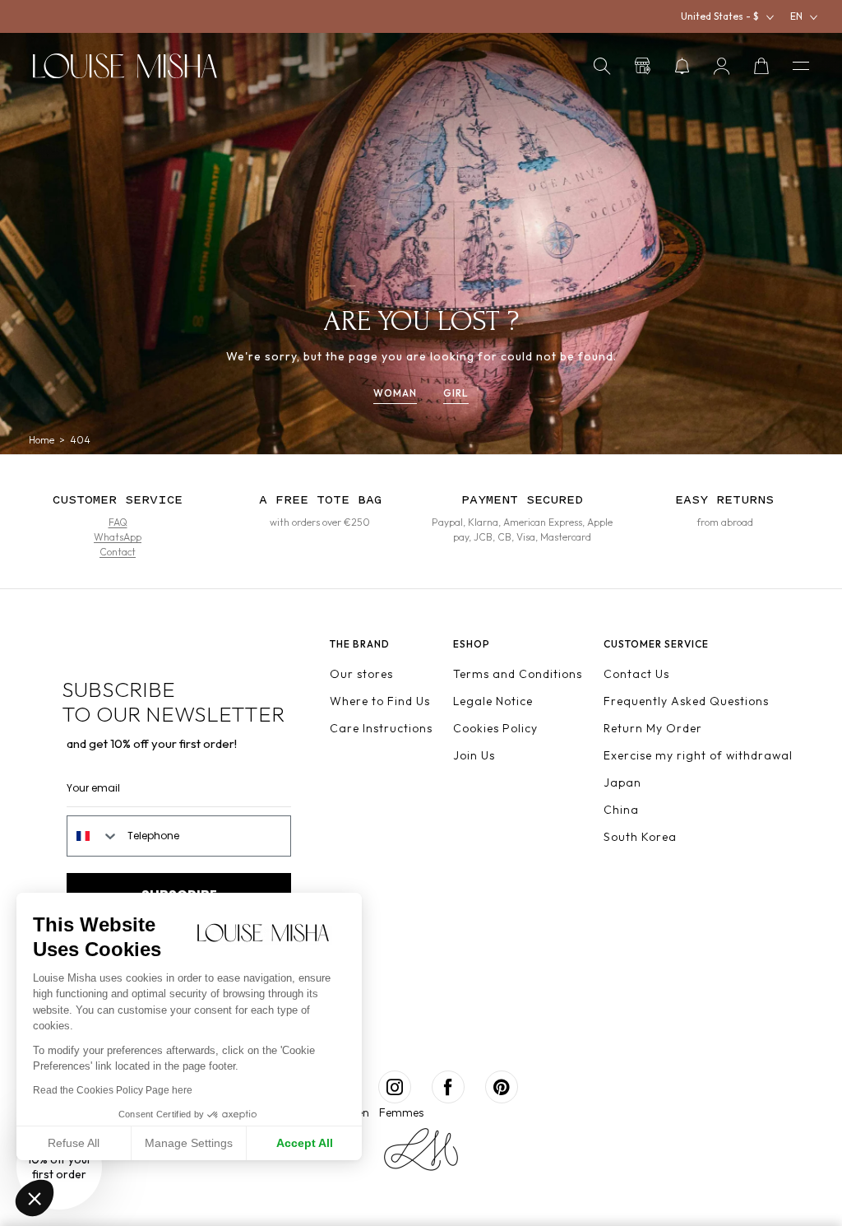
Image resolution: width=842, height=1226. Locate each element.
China (621, 809)
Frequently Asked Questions (686, 701)
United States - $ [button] (720, 16)
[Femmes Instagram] (394, 1086)
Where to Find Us (380, 701)
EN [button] (796, 16)
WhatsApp (117, 537)
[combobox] (93, 836)
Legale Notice (493, 701)
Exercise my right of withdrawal (698, 755)
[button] (602, 66)
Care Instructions (381, 728)
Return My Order (653, 728)
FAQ (118, 522)
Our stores (361, 673)
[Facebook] (448, 1086)
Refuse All (73, 1142)
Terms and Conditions (517, 673)
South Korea (640, 836)
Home (41, 440)
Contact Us (636, 673)
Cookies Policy (495, 728)
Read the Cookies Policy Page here (112, 1090)
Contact (117, 552)
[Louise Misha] (125, 65)
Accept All (304, 1142)
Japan (622, 782)
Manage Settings (189, 1142)
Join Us (474, 755)
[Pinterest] (501, 1086)
